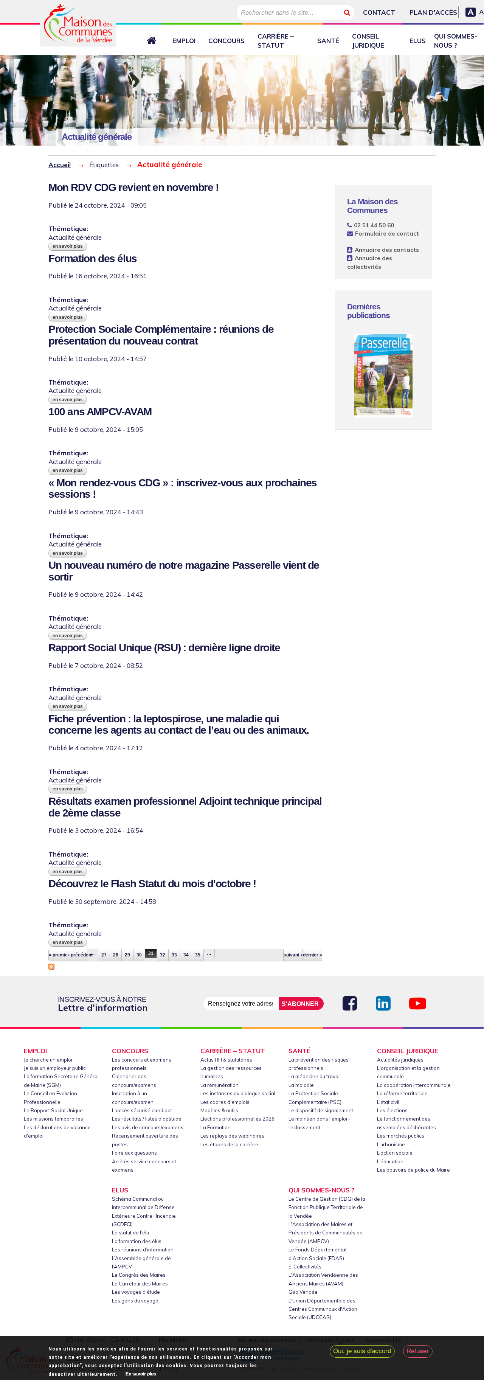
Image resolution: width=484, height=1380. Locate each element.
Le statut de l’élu (130, 1232)
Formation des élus (92, 258)
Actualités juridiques (400, 1060)
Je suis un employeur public (55, 1068)
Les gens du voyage (135, 1301)
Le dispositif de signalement (321, 1110)
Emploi (183, 41)
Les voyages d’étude (136, 1292)
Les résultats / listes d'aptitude (147, 1119)
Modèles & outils (219, 1110)
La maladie (301, 1085)
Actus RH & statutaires (226, 1060)
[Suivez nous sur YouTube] (417, 1003)
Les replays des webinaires (232, 1136)
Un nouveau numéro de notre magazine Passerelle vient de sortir (183, 571)
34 (186, 955)
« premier (58, 955)
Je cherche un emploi (48, 1060)
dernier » (312, 955)
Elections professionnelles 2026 (237, 1119)
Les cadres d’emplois (225, 1102)
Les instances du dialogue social (237, 1093)
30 (139, 955)
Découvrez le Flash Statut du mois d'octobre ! (152, 883)
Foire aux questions (134, 1153)
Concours (226, 41)
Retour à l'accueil (153, 41)
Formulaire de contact (387, 233)
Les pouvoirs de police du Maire (413, 1170)
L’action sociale (395, 1153)
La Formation (215, 1127)
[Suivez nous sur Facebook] (350, 1003)
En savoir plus (70, 246)
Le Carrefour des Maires (140, 1284)
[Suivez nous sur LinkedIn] (383, 1003)
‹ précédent (77, 955)
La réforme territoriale (402, 1093)
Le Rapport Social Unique (53, 1110)
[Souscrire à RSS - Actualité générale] (51, 965)
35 (197, 955)
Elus (418, 41)
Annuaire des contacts (387, 249)
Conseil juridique (368, 40)
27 (104, 955)
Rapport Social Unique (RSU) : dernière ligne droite (164, 648)
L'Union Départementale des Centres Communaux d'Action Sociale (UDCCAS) (323, 1309)
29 (127, 955)
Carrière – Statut (276, 40)
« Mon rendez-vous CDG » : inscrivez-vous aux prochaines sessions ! (182, 488)
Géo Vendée (303, 1292)
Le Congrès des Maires (139, 1275)
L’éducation (390, 1161)
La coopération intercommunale (414, 1085)
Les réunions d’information (143, 1250)
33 (174, 955)
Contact (379, 12)
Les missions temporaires (53, 1119)
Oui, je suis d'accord (362, 1351)
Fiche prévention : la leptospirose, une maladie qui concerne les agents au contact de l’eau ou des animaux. (178, 724)
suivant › (293, 955)
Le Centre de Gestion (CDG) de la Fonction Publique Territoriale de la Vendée (327, 1207)
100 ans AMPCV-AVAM (100, 412)
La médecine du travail (315, 1076)
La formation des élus (136, 1241)
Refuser (417, 1351)
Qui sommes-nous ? (455, 40)
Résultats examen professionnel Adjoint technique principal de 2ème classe (185, 807)
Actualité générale (75, 237)
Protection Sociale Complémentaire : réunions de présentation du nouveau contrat (160, 335)
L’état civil (388, 1102)
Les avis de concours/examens (147, 1127)
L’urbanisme (391, 1144)
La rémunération (219, 1085)
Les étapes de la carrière (229, 1144)
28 (115, 955)
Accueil (59, 165)
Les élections (392, 1110)
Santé (328, 41)
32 (162, 955)
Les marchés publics (400, 1136)
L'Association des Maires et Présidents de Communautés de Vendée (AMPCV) (326, 1232)
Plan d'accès (433, 12)
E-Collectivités (305, 1267)
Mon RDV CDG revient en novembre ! (133, 187)
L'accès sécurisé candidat (142, 1110)
